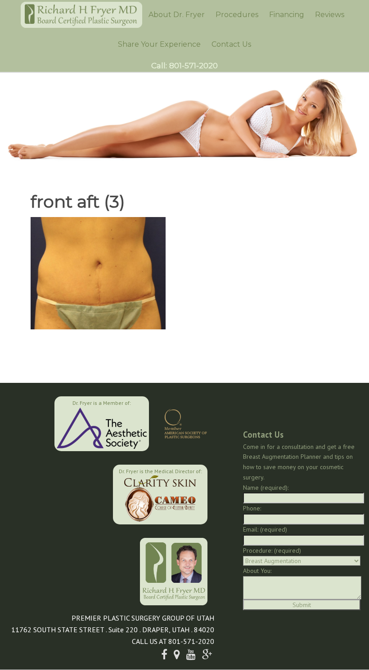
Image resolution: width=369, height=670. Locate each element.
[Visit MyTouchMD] (67, 493)
